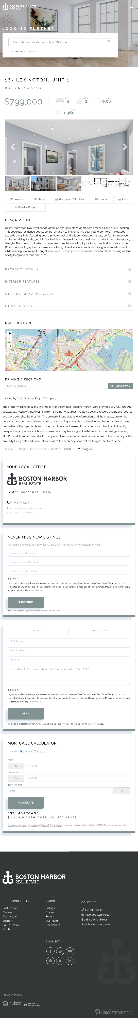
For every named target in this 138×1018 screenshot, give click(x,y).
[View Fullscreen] (9, 346)
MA (32, 449)
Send (25, 713)
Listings (21, 449)
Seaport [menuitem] (7, 920)
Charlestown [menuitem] (10, 916)
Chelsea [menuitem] (7, 912)
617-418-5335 (19, 502)
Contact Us (13, 513)
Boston (55, 449)
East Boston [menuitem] (10, 908)
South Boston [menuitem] (11, 925)
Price (10, 760)
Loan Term (13, 751)
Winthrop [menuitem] (8, 929)
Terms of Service (89, 724)
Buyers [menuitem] (50, 912)
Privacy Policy (35, 590)
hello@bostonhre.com (98, 914)
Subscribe (25, 602)
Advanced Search (26, 52)
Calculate (26, 802)
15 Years (41, 752)
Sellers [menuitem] (50, 916)
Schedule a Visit (99, 630)
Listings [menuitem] (50, 908)
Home (9, 449)
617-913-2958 (93, 909)
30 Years (27, 752)
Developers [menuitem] (53, 925)
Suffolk (42, 449)
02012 (67, 449)
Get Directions (120, 386)
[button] (108, 42)
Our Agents (27, 513)
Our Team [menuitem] (52, 920)
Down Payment (16, 773)
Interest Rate (15, 785)
